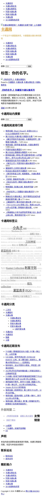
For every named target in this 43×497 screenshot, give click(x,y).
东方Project (36, 291)
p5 (21, 262)
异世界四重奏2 (17, 253)
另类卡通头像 (11, 14)
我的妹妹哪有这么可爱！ (34, 228)
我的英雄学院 (26, 231)
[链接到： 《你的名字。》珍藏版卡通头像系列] (13, 79)
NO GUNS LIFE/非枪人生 (15, 264)
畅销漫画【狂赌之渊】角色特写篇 (19, 187)
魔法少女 (15, 245)
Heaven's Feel (36, 273)
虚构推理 (19, 239)
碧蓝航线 (6, 250)
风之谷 (15, 242)
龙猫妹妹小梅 (21, 242)
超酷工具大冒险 (26, 416)
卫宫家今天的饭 (32, 245)
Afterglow (3, 275)
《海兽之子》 (36, 296)
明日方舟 (22, 251)
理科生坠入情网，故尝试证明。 (26, 258)
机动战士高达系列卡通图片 (17, 171)
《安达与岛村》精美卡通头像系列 (19, 182)
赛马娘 (22, 284)
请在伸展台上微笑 (24, 234)
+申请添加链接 (12, 416)
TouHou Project (10, 299)
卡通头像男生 (11, 9)
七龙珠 (38, 248)
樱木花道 (36, 255)
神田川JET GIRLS (28, 275)
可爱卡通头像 (11, 12)
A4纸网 (8, 426)
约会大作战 (9, 296)
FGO (28, 290)
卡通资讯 (9, 3)
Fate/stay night (26, 253)
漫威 (3, 108)
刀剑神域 (30, 241)
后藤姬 (30, 280)
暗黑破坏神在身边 (6, 231)
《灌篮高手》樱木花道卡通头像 (18, 202)
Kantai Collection (15, 268)
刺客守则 (31, 267)
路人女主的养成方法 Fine (30, 287)
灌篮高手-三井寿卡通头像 (16, 168)
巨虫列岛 (8, 245)
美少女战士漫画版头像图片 (17, 152)
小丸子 (18, 228)
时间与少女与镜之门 (22, 296)
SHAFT (3, 298)
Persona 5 (9, 275)
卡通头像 (9, 17)
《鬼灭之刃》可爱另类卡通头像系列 (20, 163)
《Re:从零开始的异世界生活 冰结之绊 (21, 260)
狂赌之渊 (23, 245)
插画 (7, 337)
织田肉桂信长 (17, 275)
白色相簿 (3, 245)
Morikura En (16, 231)
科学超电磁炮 (29, 255)
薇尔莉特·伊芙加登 (22, 273)
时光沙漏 (38, 242)
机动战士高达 (29, 251)
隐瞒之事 (12, 247)
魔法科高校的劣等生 (22, 280)
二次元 (8, 310)
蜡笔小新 (9, 254)
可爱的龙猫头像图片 (14, 150)
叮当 (25, 284)
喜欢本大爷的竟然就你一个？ (31, 264)
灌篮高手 (19, 290)
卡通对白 (9, 332)
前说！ (28, 247)
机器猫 (15, 258)
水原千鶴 (10, 242)
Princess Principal (35, 231)
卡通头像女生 (11, 6)
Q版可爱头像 (20, 329)
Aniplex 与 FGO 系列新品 (16, 387)
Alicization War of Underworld (25, 236)
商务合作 (9, 459)
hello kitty (33, 247)
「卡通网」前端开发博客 (16, 428)
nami (8, 247)
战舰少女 (15, 251)
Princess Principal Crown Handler (10, 234)
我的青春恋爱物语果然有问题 (23, 278)
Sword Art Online (8, 280)
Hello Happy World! (16, 287)
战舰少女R (34, 234)
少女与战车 (26, 238)
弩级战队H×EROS (21, 247)
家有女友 (16, 284)
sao (25, 228)
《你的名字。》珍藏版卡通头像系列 (18, 90)
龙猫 (35, 236)
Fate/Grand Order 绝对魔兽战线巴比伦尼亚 (23, 293)
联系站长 (9, 456)
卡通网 (6, 29)
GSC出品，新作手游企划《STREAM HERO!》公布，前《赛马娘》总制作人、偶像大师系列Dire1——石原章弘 (23, 360)
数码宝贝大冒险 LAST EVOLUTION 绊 (26, 270)
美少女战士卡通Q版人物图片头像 (19, 136)
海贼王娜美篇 (21, 255)
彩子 (37, 275)
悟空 (31, 239)
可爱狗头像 (11, 239)
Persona (5, 238)
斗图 (7, 340)
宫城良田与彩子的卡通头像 (17, 161)
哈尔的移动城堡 (9, 284)
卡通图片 (11, 82)
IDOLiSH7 (4, 247)
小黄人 (32, 253)
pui (7, 431)
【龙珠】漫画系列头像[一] (16, 179)
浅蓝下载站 (10, 420)
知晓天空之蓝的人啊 (6, 228)
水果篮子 (30, 273)
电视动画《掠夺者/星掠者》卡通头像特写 (22, 145)
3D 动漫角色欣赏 (12, 20)
